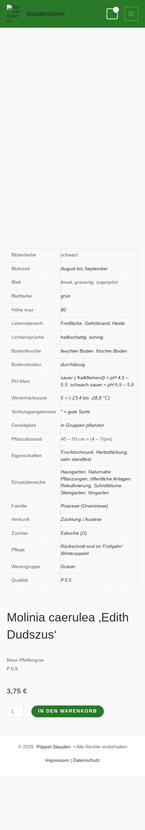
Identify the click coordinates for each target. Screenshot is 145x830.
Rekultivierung (76, 485)
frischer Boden (111, 351)
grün (65, 296)
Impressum (57, 760)
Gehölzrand (97, 323)
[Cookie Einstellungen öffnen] (50, 825)
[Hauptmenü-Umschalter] (131, 14)
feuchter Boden (77, 351)
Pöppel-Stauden (53, 746)
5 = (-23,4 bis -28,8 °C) (85, 397)
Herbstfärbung (111, 452)
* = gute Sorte (75, 411)
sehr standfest (76, 459)
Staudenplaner (45, 13)
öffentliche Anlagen (110, 478)
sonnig (96, 337)
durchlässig (73, 364)
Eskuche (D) (74, 533)
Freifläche (71, 323)
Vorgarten (98, 492)
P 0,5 (66, 580)
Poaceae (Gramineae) (84, 505)
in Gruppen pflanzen (82, 425)
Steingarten (73, 492)
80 (63, 309)
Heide (118, 323)
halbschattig (73, 337)
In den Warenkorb (67, 711)
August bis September (84, 268)
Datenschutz (86, 760)
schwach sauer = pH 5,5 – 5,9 (102, 384)
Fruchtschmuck (77, 452)
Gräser (68, 566)
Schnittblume (107, 485)
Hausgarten (73, 471)
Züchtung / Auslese (81, 519)
